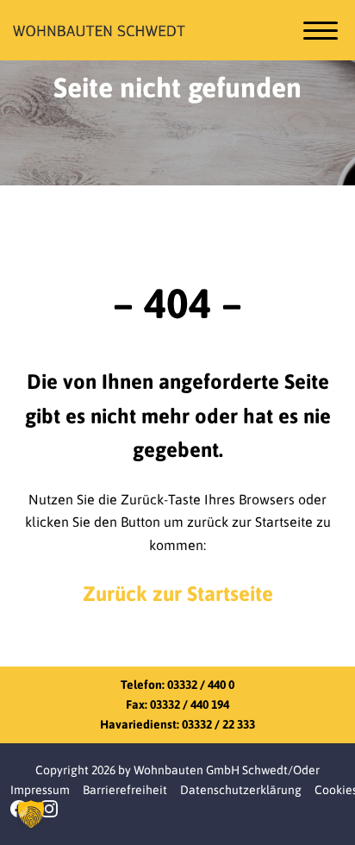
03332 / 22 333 (218, 724)
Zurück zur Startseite (178, 593)
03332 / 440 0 (200, 685)
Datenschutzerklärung (241, 790)
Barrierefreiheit (125, 790)
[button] (31, 814)
